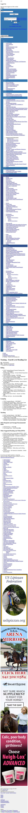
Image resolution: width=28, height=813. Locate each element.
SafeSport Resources (10, 77)
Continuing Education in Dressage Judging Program (14, 513)
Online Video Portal (10, 111)
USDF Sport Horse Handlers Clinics (11, 486)
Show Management (10, 259)
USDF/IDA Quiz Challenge (12, 115)
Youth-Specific (9, 118)
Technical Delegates (7, 517)
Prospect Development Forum (9, 550)
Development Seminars (11, 144)
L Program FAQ (6, 508)
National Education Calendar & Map (14, 94)
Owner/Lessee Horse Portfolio (12, 193)
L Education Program (10, 99)
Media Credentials (10, 347)
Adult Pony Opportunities (8, 541)
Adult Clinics (6, 470)
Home (4, 353)
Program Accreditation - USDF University (15, 335)
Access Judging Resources (9, 499)
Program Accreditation (11, 130)
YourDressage (9, 344)
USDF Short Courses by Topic (9, 524)
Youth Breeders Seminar (8, 555)
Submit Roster (9, 328)
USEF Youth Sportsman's (11, 230)
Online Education (10, 127)
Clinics (4, 469)
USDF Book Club (10, 138)
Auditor (7, 552)
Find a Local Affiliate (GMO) (12, 84)
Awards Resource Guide (11, 198)
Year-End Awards (10, 215)
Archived (9, 219)
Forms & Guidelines (7, 507)
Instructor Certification (11, 146)
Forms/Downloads (4, 801)
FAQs (7, 78)
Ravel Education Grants (11, 228)
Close (2, 8)
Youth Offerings (9, 53)
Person (7, 177)
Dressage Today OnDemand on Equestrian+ (15, 135)
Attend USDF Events (8, 462)
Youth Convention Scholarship (12, 229)
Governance (8, 65)
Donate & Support (23, 29)
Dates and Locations (7, 472)
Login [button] (15, 22)
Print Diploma (6, 535)
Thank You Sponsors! (13, 29)
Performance (9, 214)
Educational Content (7, 495)
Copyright (7, 792)
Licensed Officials (10, 310)
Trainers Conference (7, 564)
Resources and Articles (8, 544)
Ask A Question (6, 461)
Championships (9, 247)
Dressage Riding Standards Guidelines (14, 151)
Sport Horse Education (11, 106)
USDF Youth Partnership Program (13, 124)
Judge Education (6, 496)
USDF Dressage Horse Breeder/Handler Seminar (16, 109)
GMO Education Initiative (11, 131)
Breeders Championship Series (12, 252)
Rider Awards (9, 236)
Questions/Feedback (5, 802)
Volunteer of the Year (10, 210)
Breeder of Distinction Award (12, 239)
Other (7, 234)
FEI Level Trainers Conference (12, 114)
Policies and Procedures (11, 69)
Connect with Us (5, 29)
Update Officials (9, 327)
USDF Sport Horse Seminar (12, 110)
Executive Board (9, 55)
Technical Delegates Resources (12, 311)
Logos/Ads (8, 348)
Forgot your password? (22, 19)
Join (7, 87)
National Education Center (11, 46)
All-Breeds (9, 216)
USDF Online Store (10, 170)
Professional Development (11, 145)
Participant (8, 551)
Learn (4, 465)
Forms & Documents (7, 475)
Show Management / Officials (9, 543)
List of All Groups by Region (12, 331)
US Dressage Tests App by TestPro (13, 171)
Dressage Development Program (13, 143)
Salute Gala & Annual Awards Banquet (14, 199)
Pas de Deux (8, 257)
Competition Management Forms (13, 262)
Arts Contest (8, 235)
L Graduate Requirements (8, 512)
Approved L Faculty (7, 502)
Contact (2, 807)
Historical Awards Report (12, 220)
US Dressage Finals (10, 248)
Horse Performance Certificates (12, 280)
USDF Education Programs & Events (14, 95)
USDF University (10, 125)
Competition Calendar (10, 286)
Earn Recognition (10, 129)
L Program (5, 497)
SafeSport (3, 799)
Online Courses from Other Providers (11, 527)
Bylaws (7, 67)
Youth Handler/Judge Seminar (9, 553)
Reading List (8, 148)
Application (9, 240)
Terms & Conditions (13, 792)
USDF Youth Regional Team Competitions (12, 569)
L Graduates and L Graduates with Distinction (16, 61)
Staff (7, 56)
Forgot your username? (22, 18)
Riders (4, 473)
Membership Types (10, 48)
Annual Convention (10, 72)
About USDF (9, 43)
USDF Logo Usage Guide (11, 349)
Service (7, 203)
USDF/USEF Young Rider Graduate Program (16, 116)
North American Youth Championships (14, 251)
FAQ (4, 476)
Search (9, 218)
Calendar (5, 514)
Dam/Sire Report (9, 195)
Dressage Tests (9, 284)
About (2, 796)
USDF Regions (9, 50)
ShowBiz (8, 263)
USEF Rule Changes (10, 288)
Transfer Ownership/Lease (11, 189)
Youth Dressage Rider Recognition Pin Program (16, 224)
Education (5, 354)
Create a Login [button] (15, 24)
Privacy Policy (3, 792)
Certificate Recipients (7, 534)
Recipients (9, 241)
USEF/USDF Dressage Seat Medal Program (15, 253)
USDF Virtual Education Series (12, 139)
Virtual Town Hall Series (8, 530)
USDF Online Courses (8, 523)
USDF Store (11, 365)
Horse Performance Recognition (13, 238)
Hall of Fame (9, 49)
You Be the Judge (10, 142)
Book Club (5, 528)
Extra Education (6, 511)
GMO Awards (9, 208)
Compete (5, 463)
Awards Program (9, 196)
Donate (2, 805)
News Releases (9, 350)
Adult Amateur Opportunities (12, 157)
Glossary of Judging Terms (12, 156)
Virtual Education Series (8, 529)
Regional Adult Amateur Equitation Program (15, 255)
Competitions (9, 93)
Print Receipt (9, 181)
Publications (8, 341)
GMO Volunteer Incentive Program (13, 209)
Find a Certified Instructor (11, 86)
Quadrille (8, 258)
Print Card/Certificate (10, 190)
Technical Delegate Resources (12, 159)
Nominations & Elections (11, 75)
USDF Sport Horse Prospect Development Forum (16, 108)
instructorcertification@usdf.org (7, 457)
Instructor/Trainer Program (9, 355)
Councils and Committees (11, 70)
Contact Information (10, 54)
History (7, 45)
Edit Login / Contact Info (11, 185)
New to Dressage (9, 82)
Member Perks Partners (11, 60)
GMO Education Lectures (11, 132)
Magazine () (12, 51)
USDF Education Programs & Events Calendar (16, 153)
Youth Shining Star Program (12, 227)
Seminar (5, 556)
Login (14, 14)
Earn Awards (6, 464)
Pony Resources (9, 162)
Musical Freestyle (10, 256)
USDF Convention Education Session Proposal (16, 164)
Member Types (9, 178)
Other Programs (9, 113)
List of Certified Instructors (12, 316)
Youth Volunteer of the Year (12, 211)
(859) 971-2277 (5, 789)
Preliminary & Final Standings (12, 217)
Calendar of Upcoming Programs (10, 503)
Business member (16, 21)
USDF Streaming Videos (11, 172)
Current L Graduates (7, 506)
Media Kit (8, 346)
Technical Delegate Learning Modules (14, 133)
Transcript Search (7, 536)
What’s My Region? (10, 182)
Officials (8, 64)
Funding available (7, 510)
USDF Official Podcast (11, 155)
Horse (7, 187)
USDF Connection (10, 342)
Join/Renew (3, 804)
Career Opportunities (10, 76)
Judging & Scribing (10, 83)
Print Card (8, 179)
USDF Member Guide (11, 343)
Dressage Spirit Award (11, 232)
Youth (4, 468)
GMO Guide (8, 326)
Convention (5, 546)
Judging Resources (10, 160)
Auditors (5, 474)
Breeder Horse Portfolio (11, 194)
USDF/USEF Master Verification (13, 184)
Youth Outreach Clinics (11, 120)
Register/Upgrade (10, 188)
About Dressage (9, 44)
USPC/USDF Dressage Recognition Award (15, 225)
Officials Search (9, 261)
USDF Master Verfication (11, 183)
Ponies (4, 539)
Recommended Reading (11, 103)
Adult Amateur (6, 459)
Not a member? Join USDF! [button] (15, 26)
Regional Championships (11, 250)
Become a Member (7, 467)
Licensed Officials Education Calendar (14, 161)
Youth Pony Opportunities (8, 540)
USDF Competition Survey (12, 292)
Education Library (10, 126)
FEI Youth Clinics (10, 119)
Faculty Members (7, 489)
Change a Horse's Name (11, 192)
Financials (8, 73)
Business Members (10, 58)
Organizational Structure (11, 71)
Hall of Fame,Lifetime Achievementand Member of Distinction (12, 205)
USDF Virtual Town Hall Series (12, 140)
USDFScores (9, 287)
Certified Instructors (10, 62)
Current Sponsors (9, 59)
